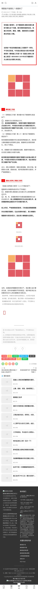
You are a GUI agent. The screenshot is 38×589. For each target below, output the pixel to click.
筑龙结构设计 (18, 335)
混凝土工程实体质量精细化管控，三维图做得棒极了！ (24, 380)
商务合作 (22, 559)
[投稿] (32, 3)
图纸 (15, 14)
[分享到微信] (2, 363)
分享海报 (34, 364)
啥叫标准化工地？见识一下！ (22, 441)
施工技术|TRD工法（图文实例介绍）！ (23, 476)
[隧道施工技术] (6, 399)
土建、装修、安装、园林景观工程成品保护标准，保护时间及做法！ (24, 389)
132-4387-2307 (28, 502)
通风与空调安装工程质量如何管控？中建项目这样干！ (23, 406)
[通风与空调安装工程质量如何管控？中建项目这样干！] (6, 408)
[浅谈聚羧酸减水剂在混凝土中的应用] (6, 460)
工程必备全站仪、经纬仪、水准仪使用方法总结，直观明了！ (24, 415)
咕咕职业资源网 (19, 3)
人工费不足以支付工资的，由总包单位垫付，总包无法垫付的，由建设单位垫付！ (24, 423)
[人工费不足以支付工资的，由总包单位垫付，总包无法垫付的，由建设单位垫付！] (6, 425)
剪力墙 (11, 14)
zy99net (25, 511)
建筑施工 (13, 54)
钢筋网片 (21, 16)
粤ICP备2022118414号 (19, 578)
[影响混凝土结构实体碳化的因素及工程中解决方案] (6, 451)
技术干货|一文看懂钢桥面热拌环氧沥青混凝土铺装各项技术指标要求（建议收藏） (24, 467)
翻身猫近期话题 (24, 550)
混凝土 (25, 54)
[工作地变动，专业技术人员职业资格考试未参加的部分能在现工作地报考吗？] (6, 434)
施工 (14, 12)
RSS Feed (22, 561)
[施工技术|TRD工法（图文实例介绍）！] (6, 478)
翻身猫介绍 (23, 544)
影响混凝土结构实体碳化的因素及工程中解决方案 (24, 450)
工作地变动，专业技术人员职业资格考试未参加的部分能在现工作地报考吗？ (24, 432)
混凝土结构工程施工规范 (8, 16)
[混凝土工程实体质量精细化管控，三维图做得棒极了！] (6, 382)
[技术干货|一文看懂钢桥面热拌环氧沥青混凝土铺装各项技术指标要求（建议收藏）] (6, 469)
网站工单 (28, 495)
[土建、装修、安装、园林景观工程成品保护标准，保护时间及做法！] (6, 390)
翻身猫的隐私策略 (24, 553)
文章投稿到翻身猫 (24, 556)
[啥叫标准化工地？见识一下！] (6, 443)
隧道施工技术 (17, 397)
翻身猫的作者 (23, 547)
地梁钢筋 (19, 14)
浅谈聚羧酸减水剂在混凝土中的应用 (24, 458)
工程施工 (16, 181)
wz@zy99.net (29, 500)
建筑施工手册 (26, 14)
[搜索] (6, 3)
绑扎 (17, 16)
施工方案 (32, 14)
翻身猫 (10, 342)
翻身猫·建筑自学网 (8, 493)
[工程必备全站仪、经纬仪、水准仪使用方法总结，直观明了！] (6, 416)
